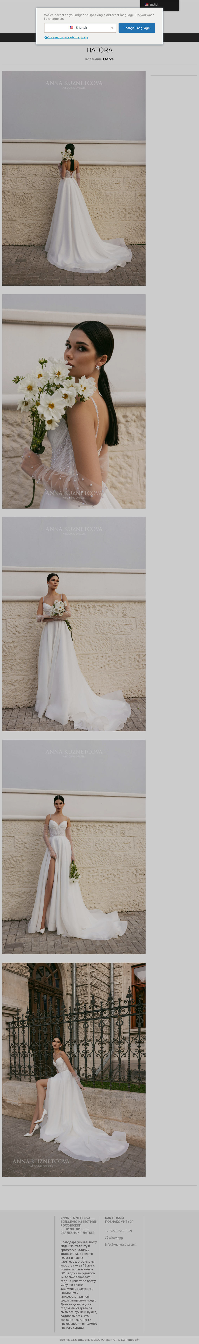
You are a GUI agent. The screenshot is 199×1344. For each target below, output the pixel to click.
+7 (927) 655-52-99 (118, 1231)
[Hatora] (74, 182)
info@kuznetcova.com (121, 1244)
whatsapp (116, 1238)
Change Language (137, 28)
